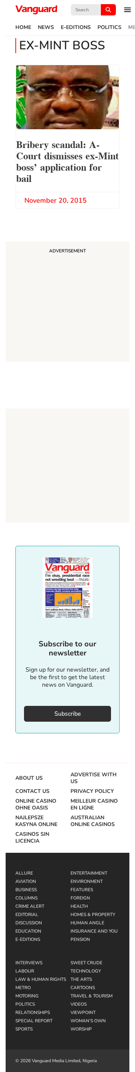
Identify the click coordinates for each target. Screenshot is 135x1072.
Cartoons (82, 988)
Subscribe (67, 714)
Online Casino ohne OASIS (35, 804)
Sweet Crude (86, 963)
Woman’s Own (88, 1021)
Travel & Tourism (91, 996)
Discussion (28, 923)
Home (23, 27)
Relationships (32, 1012)
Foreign (80, 898)
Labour (24, 971)
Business (26, 890)
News (46, 27)
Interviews (28, 963)
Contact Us (32, 791)
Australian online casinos (92, 821)
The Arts (81, 979)
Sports (24, 1029)
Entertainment (88, 873)
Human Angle (87, 923)
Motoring (27, 996)
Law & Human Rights (40, 979)
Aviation (25, 881)
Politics (110, 27)
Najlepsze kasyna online (36, 821)
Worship (81, 1029)
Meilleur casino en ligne (94, 804)
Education (28, 931)
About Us (29, 778)
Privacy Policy (92, 791)
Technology (85, 971)
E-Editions (76, 27)
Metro (23, 988)
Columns (26, 898)
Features (81, 890)
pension (80, 939)
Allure (24, 873)
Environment (86, 881)
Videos (78, 1004)
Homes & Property (92, 915)
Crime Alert (29, 906)
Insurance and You (94, 931)
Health (79, 906)
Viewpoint (83, 1012)
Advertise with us (93, 778)
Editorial (26, 915)
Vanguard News (36, 10)
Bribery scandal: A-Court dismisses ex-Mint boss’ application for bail (67, 160)
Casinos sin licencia (32, 837)
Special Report (33, 1021)
